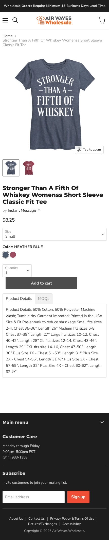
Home (8, 36)
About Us (16, 518)
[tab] (19, 298)
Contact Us (36, 518)
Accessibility (71, 524)
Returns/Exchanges (42, 524)
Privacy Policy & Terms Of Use (72, 518)
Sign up (78, 497)
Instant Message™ (24, 210)
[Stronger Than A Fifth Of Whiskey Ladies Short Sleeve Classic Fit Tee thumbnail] (11, 168)
